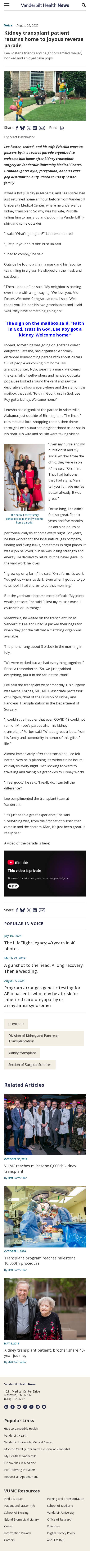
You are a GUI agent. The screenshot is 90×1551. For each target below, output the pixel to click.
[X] (31, 1407)
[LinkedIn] (38, 1407)
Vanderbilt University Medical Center (28, 1442)
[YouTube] (19, 1407)
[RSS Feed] (6, 1407)
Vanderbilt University (61, 1512)
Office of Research (59, 1519)
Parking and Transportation (65, 1499)
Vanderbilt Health (15, 1435)
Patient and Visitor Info (19, 1506)
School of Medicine (60, 1506)
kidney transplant (22, 1053)
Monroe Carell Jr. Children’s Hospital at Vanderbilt (37, 1449)
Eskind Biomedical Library (21, 1519)
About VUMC (55, 1540)
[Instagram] (25, 1407)
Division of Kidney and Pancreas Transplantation (33, 1038)
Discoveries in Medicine (20, 1463)
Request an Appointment (21, 1477)
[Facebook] (12, 1407)
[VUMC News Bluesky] (44, 1407)
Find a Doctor (13, 1499)
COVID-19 (16, 1024)
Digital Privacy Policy (61, 1533)
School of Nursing (16, 1512)
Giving (8, 1526)
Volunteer (53, 1526)
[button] (6, 5)
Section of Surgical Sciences (29, 1064)
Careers (9, 1540)
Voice (8, 25)
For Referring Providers (20, 1470)
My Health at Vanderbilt (20, 1456)
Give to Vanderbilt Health (21, 1429)
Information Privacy (17, 1533)
